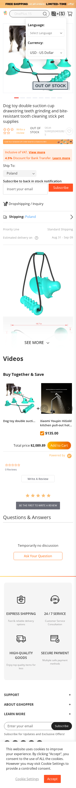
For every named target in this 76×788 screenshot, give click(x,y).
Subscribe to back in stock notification (32, 181)
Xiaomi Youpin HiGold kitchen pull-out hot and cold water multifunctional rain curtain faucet (56, 423)
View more (37, 152)
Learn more (61, 158)
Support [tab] (11, 695)
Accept (52, 779)
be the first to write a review (38, 505)
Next (69, 408)
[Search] (45, 13)
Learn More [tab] (14, 714)
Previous (44, 408)
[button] (46, 52)
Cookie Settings (27, 779)
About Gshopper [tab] (19, 704)
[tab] (37, 478)
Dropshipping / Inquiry (26, 204)
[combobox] (29, 13)
